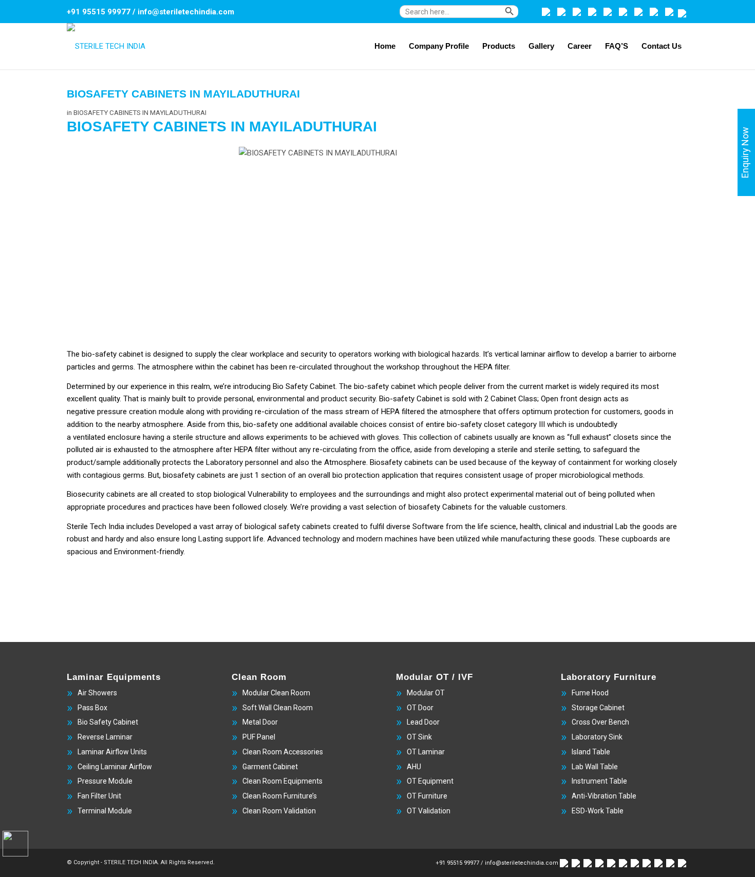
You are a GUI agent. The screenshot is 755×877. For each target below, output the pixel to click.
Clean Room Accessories (282, 752)
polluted (621, 494)
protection (571, 411)
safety (471, 424)
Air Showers (97, 693)
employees (317, 494)
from (367, 449)
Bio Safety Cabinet (108, 722)
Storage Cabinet (598, 708)
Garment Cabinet (270, 767)
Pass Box (92, 708)
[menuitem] (468, 16)
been (279, 367)
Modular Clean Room (276, 693)
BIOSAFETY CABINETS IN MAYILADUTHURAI (183, 94)
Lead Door (423, 722)
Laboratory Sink (597, 737)
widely (589, 386)
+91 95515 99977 (98, 11)
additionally (141, 462)
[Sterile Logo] (106, 46)
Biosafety (386, 462)
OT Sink (419, 737)
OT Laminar (426, 752)
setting (568, 449)
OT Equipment (430, 781)
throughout (352, 367)
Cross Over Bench (600, 722)
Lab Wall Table (595, 767)
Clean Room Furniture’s (279, 796)
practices (178, 507)
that (426, 475)
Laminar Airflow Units (112, 752)
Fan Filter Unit (99, 796)
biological (434, 354)
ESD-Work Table (598, 811)
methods (628, 475)
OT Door (420, 708)
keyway (544, 462)
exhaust (595, 437)
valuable (512, 507)
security (362, 398)
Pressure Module (105, 781)
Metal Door (260, 722)
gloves (388, 437)
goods (653, 526)
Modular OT (426, 693)
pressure (112, 411)
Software (428, 526)
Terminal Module (105, 811)
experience (148, 386)
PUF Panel (258, 737)
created (172, 494)
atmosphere (162, 424)
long (189, 538)
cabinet (131, 354)
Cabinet (322, 386)
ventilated (89, 437)
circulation (282, 411)
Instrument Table (599, 781)
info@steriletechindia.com (186, 11)
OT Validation (428, 811)
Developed (173, 526)
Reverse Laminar (105, 737)
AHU (414, 767)
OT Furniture (427, 796)
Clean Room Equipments (282, 781)
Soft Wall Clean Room (277, 708)
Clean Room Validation (279, 811)
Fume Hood (590, 693)
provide (209, 398)
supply (205, 354)
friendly (171, 551)
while (490, 538)
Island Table (591, 752)
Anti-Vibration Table (604, 796)
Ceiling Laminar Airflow (115, 767)
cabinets (211, 475)
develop (594, 354)
